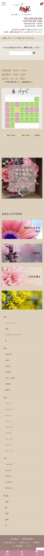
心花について (24, 542)
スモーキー (9, 427)
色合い (5, 398)
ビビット (8, 445)
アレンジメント (11, 323)
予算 (5, 458)
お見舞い (8, 372)
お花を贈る (14, 539)
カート (28, 546)
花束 (7, 329)
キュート (8, 415)
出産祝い (8, 384)
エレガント (9, 409)
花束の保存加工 (28, 539)
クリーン (8, 421)
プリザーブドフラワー (13, 335)
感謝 (7, 502)
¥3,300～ (9, 470)
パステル (8, 433)
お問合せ (36, 542)
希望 (7, 514)
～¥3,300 (9, 464)
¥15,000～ (9, 488)
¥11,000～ (9, 482)
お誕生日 (8, 354)
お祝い (7, 360)
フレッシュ (9, 451)
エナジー (8, 403)
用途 (5, 348)
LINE (6, 32)
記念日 (7, 366)
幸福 (7, 519)
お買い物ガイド (10, 542)
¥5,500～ (9, 476)
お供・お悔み (10, 378)
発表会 (7, 390)
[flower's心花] (22, 11)
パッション (9, 439)
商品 (5, 317)
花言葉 (5, 496)
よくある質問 (18, 546)
